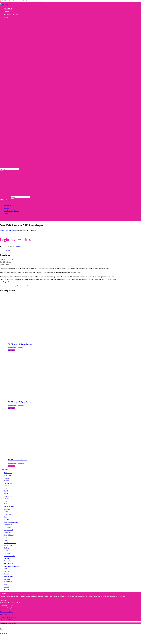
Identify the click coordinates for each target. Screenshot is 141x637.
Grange (6, 517)
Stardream (7, 579)
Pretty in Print (8, 545)
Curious (6, 504)
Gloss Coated (8, 514)
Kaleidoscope (8, 524)
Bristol (6, 493)
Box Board (7, 491)
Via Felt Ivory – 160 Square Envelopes (20, 344)
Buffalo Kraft (8, 496)
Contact (6, 208)
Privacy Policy (4, 614)
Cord (5, 501)
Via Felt (6, 230)
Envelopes (15, 230)
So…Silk (6, 571)
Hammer (6, 519)
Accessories (7, 475)
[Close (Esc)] (6, 633)
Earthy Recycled (9, 506)
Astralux (6, 480)
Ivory (9, 230)
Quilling (6, 548)
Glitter (6, 511)
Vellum (6, 584)
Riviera (6, 550)
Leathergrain (8, 532)
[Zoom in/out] (0, 633)
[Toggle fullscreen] (2, 633)
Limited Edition (9, 535)
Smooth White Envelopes (11, 566)
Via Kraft (7, 589)
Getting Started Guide (6, 620)
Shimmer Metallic (9, 556)
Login (6, 213)
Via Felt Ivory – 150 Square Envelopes (20, 402)
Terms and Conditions (6, 612)
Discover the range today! (37, 1)
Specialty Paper (8, 576)
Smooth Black (8, 558)
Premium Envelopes (10, 543)
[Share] (4, 633)
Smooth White (8, 563)
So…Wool (7, 574)
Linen (6, 537)
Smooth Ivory (8, 561)
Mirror (6, 540)
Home (1, 230)
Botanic (6, 486)
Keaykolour (7, 527)
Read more (11, 350)
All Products (8, 205)
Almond (6, 478)
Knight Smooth (8, 530)
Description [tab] (7, 250)
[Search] (1, 172)
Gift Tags (7, 509)
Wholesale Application (11, 211)
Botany (6, 488)
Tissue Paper (8, 581)
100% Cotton (8, 473)
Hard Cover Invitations (11, 522)
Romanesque (7, 553)
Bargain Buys (8, 483)
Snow (5, 568)
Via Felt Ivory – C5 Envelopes (17, 460)
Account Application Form (8, 617)
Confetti (6, 499)
